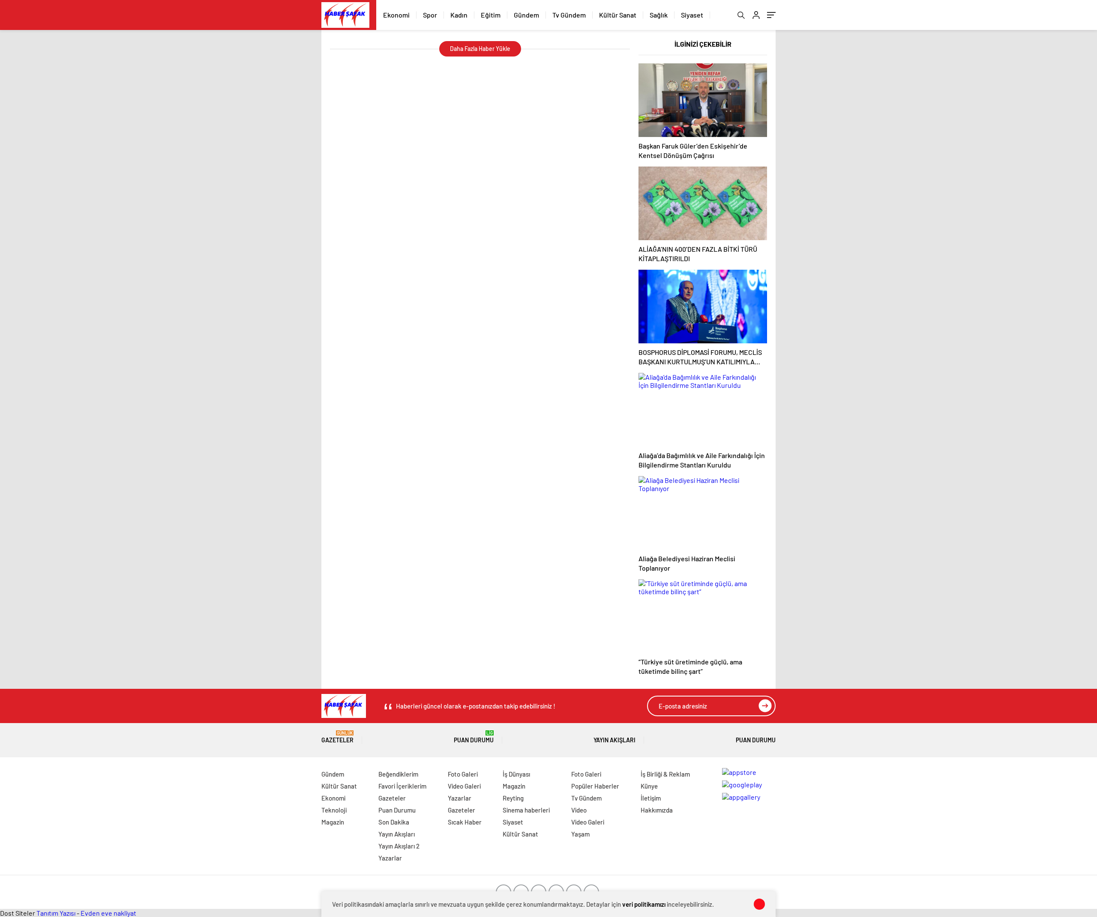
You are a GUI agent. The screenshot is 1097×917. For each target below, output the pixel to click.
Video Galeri (464, 786)
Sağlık (659, 15)
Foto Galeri (463, 774)
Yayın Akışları (614, 740)
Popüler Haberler (595, 786)
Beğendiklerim (398, 774)
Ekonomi (396, 15)
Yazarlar (390, 858)
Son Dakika (393, 822)
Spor (430, 15)
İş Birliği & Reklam (665, 774)
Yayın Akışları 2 (399, 846)
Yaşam (580, 834)
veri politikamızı (643, 904)
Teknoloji (334, 810)
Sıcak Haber (465, 822)
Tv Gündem (569, 15)
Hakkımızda (657, 810)
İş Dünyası (516, 774)
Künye (649, 786)
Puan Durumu (474, 737)
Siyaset (692, 15)
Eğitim (491, 15)
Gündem (526, 15)
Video (579, 810)
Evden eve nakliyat (108, 913)
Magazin (332, 822)
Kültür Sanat (617, 15)
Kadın (459, 15)
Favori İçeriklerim (402, 786)
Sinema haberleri (526, 810)
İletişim (651, 798)
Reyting (513, 798)
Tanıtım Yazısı (55, 913)
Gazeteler (337, 737)
